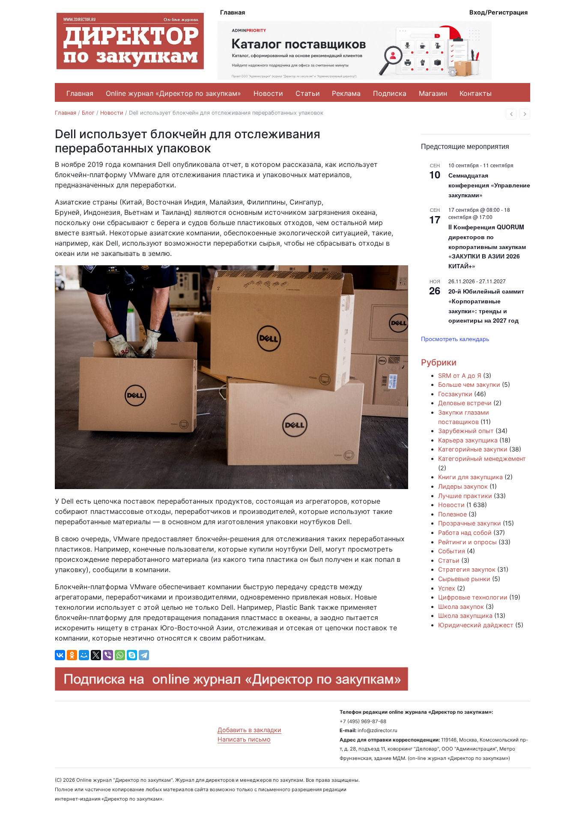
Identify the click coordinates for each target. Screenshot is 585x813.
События (451, 551)
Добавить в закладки (249, 729)
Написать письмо (244, 739)
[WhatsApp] (120, 655)
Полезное (452, 514)
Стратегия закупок (466, 569)
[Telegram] (144, 655)
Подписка (389, 93)
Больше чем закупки (469, 384)
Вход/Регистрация (498, 12)
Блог (88, 113)
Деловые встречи (465, 402)
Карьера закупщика (468, 440)
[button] (511, 114)
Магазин (433, 93)
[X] (96, 655)
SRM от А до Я (459, 375)
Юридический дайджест (475, 625)
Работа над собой (465, 532)
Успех (446, 588)
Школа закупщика (465, 615)
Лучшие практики (465, 495)
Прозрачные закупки (469, 523)
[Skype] (132, 655)
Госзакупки (455, 394)
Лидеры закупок (463, 486)
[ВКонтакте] (60, 655)
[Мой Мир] (84, 655)
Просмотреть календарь (455, 338)
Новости (268, 93)
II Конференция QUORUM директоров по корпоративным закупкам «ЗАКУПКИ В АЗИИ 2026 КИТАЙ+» (487, 246)
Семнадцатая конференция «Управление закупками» (489, 185)
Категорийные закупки (472, 449)
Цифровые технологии (472, 597)
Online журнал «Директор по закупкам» (173, 93)
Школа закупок (461, 606)
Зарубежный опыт (466, 430)
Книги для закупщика (470, 477)
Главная (232, 12)
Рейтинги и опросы (467, 542)
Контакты (476, 93)
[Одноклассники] (72, 655)
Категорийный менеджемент (482, 458)
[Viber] (108, 655)
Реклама (346, 93)
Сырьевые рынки (464, 578)
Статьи (307, 93)
